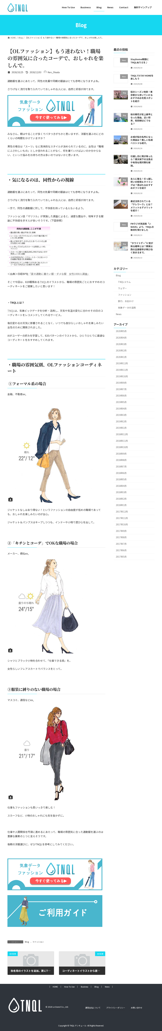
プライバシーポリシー (115, 1007)
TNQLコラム (124, 281)
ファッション (38, 941)
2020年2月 (121, 350)
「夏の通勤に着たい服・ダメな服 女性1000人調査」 (59, 274)
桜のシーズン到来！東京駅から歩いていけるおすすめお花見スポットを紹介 (142, 96)
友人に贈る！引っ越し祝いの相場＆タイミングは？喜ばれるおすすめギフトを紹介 (142, 183)
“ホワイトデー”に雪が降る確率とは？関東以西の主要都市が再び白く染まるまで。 (142, 247)
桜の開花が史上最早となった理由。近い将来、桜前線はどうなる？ (142, 119)
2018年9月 (121, 453)
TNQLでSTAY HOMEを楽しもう (142, 77)
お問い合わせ (136, 1007)
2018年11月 (122, 440)
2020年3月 (121, 344)
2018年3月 (121, 492)
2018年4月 (121, 485)
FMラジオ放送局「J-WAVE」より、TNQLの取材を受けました (142, 226)
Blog (27, 941)
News (119, 314)
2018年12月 (122, 434)
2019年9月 (121, 382)
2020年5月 (121, 331)
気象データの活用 (127, 307)
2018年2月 (121, 498)
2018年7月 (121, 466)
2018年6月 (121, 472)
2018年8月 (121, 460)
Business (84, 986)
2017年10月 (122, 524)
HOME (55, 986)
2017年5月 (121, 556)
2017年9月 (121, 530)
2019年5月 (121, 402)
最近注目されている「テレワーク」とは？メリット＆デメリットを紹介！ (142, 206)
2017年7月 (121, 543)
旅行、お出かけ (126, 301)
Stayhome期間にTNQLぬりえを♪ (140, 61)
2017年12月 (122, 511)
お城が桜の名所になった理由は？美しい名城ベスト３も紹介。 (142, 139)
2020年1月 (121, 356)
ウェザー (122, 288)
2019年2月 (121, 421)
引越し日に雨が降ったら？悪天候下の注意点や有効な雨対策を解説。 (142, 160)
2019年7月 (121, 389)
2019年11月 (122, 369)
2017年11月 (122, 517)
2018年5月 (121, 479)
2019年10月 (122, 376)
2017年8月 (121, 537)
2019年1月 (121, 427)
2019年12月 (122, 363)
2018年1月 (121, 505)
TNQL (43, 282)
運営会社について (92, 1007)
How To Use (69, 986)
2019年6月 (121, 395)
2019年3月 (121, 414)
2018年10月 (122, 447)
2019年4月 (121, 408)
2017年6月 (121, 550)
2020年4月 (121, 337)
